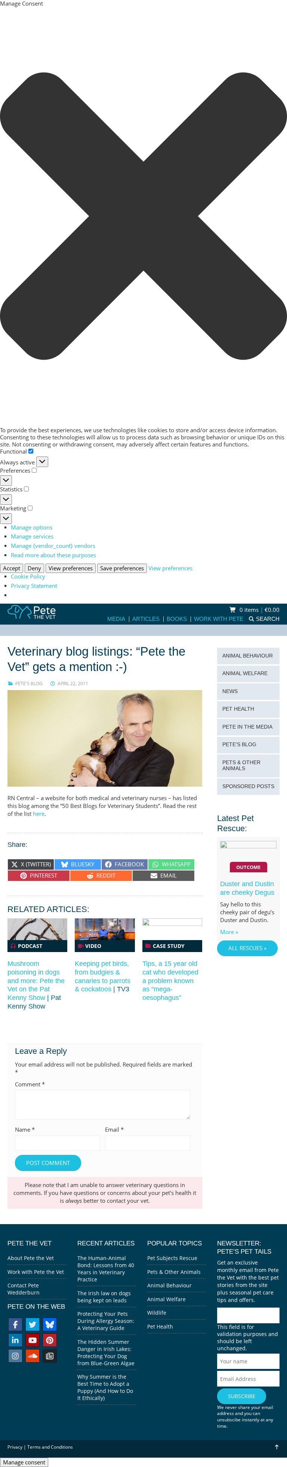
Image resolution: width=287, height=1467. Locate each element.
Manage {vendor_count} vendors (53, 545)
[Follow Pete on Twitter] (32, 1325)
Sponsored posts (248, 786)
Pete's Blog (29, 683)
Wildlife (156, 1312)
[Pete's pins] (50, 1341)
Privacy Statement (34, 585)
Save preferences (122, 568)
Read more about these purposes (53, 555)
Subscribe (242, 1396)
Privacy (14, 1447)
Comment (30, 1084)
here (38, 813)
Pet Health (238, 709)
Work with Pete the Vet (35, 1271)
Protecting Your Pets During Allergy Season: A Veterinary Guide (105, 1321)
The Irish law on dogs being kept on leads (104, 1297)
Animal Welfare (245, 673)
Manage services (32, 536)
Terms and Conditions (50, 1447)
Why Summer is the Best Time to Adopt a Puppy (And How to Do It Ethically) (105, 1387)
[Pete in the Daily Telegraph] (50, 1356)
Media (116, 619)
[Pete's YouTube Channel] (32, 1341)
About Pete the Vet (30, 1258)
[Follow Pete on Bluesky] (50, 1325)
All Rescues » (247, 948)
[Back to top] (277, 1447)
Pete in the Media (247, 727)
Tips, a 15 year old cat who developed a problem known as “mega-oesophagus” (170, 980)
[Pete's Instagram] (15, 1356)
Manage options (31, 527)
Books (177, 619)
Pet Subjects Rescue (172, 1258)
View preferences (71, 568)
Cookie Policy (28, 576)
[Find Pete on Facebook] (15, 1325)
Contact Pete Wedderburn (23, 1289)
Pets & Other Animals (241, 766)
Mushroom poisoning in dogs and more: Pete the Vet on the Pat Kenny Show (36, 980)
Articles (146, 619)
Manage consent (24, 1462)
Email (114, 1129)
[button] (143, 217)
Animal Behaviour (247, 656)
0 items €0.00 (259, 609)
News (230, 691)
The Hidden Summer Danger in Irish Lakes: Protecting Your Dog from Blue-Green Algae (106, 1352)
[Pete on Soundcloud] (32, 1356)
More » (229, 932)
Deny (34, 568)
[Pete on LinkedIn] (15, 1341)
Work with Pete (218, 619)
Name (25, 1129)
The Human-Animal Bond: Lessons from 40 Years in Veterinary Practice (105, 1268)
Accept (11, 568)
